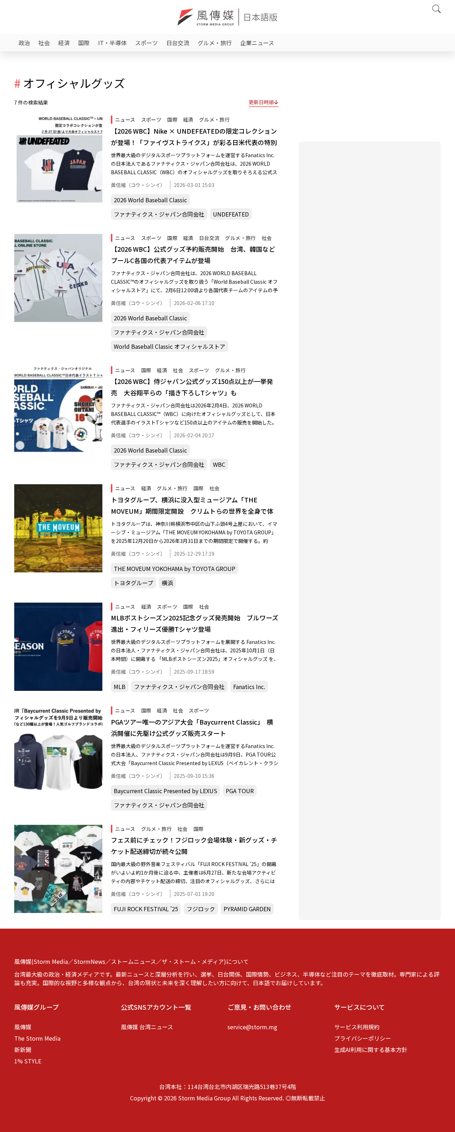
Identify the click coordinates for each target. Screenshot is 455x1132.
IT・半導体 (112, 42)
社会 (44, 42)
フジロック (201, 908)
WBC (219, 464)
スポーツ (146, 42)
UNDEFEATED (231, 214)
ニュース (125, 119)
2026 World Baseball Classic (150, 200)
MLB (119, 686)
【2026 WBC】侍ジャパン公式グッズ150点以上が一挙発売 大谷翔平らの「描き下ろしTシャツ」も (192, 387)
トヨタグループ (133, 582)
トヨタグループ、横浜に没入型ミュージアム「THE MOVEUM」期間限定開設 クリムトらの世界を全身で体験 (192, 506)
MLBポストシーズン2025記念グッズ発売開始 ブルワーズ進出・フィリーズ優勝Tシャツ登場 (194, 623)
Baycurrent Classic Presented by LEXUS (165, 790)
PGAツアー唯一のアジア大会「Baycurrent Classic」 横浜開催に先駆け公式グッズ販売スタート (192, 727)
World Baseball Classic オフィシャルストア (169, 346)
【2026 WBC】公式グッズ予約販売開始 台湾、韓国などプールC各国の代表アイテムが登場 (193, 254)
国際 (84, 42)
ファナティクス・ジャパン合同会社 (159, 214)
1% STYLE (27, 1061)
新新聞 (22, 1049)
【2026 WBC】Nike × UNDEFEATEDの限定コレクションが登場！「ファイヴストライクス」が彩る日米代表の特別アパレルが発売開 (194, 137)
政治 (24, 42)
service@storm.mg (252, 1026)
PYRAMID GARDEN (247, 908)
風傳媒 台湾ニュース (147, 1026)
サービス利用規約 (357, 1026)
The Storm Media (37, 1038)
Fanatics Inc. (249, 686)
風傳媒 (22, 1026)
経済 (64, 42)
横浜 (167, 582)
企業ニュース (257, 42)
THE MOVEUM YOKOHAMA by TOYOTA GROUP (174, 568)
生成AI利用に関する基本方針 (370, 1049)
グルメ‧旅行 (215, 42)
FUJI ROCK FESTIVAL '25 (146, 908)
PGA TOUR (240, 790)
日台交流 (177, 42)
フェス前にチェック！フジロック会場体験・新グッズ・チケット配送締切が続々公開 (194, 845)
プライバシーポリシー (362, 1038)
